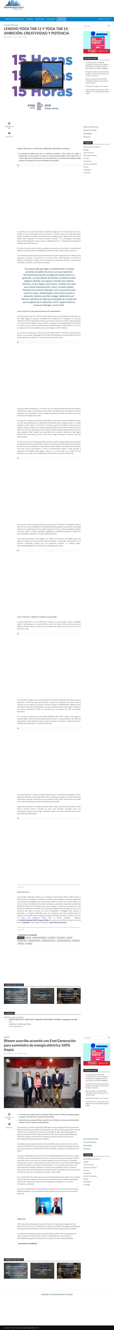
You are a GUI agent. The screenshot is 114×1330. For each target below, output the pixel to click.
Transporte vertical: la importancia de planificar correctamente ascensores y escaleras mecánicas (97, 74)
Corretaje (29, 19)
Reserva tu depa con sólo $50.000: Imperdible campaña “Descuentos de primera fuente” (97, 81)
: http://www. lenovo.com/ (58, 922)
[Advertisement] (77, 8)
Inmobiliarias (39, 19)
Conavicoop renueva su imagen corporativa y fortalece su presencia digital (69, 996)
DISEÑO (28, 938)
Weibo (47, 920)
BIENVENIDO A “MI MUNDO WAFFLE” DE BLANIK (57, 1294)
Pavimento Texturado (90, 130)
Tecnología (61, 19)
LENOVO (69, 938)
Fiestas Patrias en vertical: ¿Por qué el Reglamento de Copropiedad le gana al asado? (97, 91)
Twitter (35, 920)
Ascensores (86, 137)
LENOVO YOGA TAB (34, 940)
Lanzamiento (61, 938)
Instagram (40, 920)
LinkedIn (22, 920)
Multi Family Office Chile (90, 127)
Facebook (29, 920)
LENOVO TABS (22, 940)
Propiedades (51, 19)
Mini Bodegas (87, 133)
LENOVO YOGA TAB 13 (64, 940)
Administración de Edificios (14, 19)
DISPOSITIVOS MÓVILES (39, 938)
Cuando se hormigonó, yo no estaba (42, 996)
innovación (52, 938)
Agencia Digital (27, 1328)
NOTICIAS (21, 943)
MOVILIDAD (76, 940)
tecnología (29, 943)
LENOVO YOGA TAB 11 (48, 940)
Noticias (7, 25)
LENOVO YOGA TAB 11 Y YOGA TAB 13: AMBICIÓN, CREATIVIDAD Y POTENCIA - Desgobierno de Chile (43, 1020)
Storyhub (26, 922)
